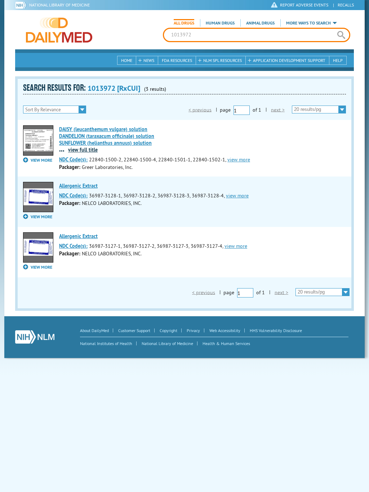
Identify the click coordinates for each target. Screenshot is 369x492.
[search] (341, 35)
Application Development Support (289, 60)
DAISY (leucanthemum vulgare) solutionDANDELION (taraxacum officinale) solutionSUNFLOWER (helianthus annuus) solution (106, 136)
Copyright (168, 330)
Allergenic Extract (78, 186)
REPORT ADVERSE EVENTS (304, 5)
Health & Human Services (226, 343)
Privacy (193, 330)
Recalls (346, 5)
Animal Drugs (260, 23)
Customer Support (134, 330)
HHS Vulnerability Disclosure (276, 330)
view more (238, 159)
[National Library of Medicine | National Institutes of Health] (34, 337)
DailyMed (59, 30)
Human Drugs (220, 23)
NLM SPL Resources (222, 60)
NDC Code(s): (73, 159)
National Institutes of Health (106, 343)
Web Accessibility (224, 330)
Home (126, 60)
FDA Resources (177, 60)
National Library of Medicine (59, 5)
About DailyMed (94, 330)
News (148, 60)
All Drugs (184, 23)
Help (338, 60)
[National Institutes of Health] (22, 5)
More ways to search (308, 23)
